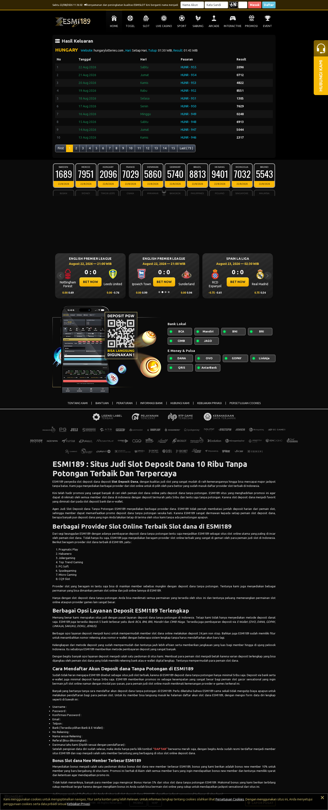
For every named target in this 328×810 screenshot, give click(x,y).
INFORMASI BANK (151, 403)
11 (139, 148)
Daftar (269, 5)
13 (156, 148)
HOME (114, 26)
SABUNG (198, 26)
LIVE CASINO (164, 26)
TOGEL (130, 26)
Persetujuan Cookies (230, 799)
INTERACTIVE (232, 26)
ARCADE (214, 26)
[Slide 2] (162, 292)
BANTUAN (102, 403)
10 (131, 148)
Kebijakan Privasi (78, 804)
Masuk (254, 5)
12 (147, 148)
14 (164, 148)
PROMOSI (251, 26)
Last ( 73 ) (186, 148)
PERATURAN (124, 403)
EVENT (267, 26)
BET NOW (93, 282)
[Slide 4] (169, 292)
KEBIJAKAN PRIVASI (209, 403)
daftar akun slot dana (196, 695)
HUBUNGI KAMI (179, 403)
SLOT (146, 26)
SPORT (182, 26)
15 (173, 148)
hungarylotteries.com (109, 50)
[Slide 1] (159, 292)
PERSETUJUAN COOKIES (245, 403)
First (61, 148)
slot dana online (162, 633)
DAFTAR (160, 748)
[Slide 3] (165, 292)
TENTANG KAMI (77, 403)
